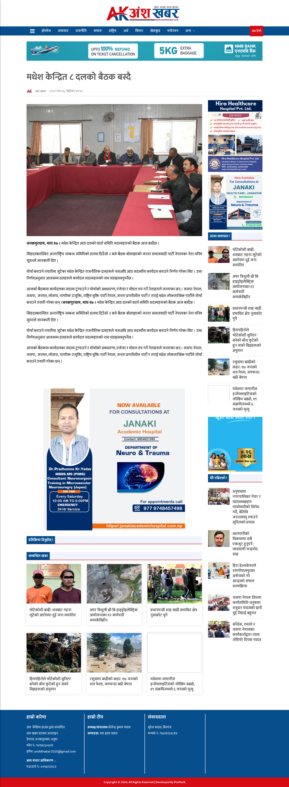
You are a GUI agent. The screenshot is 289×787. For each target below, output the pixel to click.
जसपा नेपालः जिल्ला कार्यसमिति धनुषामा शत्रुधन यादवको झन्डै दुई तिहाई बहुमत (247, 605)
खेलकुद (155, 31)
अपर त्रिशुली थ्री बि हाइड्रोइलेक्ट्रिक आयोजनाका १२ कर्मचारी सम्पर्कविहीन (114, 615)
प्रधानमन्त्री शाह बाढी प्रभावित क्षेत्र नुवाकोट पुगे (173, 612)
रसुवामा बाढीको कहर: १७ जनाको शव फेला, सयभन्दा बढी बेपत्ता (114, 681)
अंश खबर (40, 91)
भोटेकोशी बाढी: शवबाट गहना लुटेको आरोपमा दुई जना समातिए (52, 612)
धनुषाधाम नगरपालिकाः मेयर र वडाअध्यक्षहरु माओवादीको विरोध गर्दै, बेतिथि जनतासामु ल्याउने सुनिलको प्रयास (247, 507)
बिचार (139, 31)
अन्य (188, 31)
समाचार (63, 31)
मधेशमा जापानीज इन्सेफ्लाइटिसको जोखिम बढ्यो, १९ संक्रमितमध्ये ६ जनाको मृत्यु (172, 684)
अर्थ (125, 31)
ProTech (179, 782)
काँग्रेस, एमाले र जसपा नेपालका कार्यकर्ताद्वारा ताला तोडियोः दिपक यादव (247, 632)
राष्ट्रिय (112, 31)
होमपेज (46, 31)
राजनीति (81, 31)
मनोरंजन (172, 31)
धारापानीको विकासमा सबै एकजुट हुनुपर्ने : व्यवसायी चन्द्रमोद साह (245, 544)
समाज (98, 31)
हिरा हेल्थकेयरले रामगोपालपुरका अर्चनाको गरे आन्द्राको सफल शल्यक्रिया (244, 576)
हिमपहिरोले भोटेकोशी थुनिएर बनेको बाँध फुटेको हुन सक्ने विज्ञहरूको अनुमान (50, 684)
